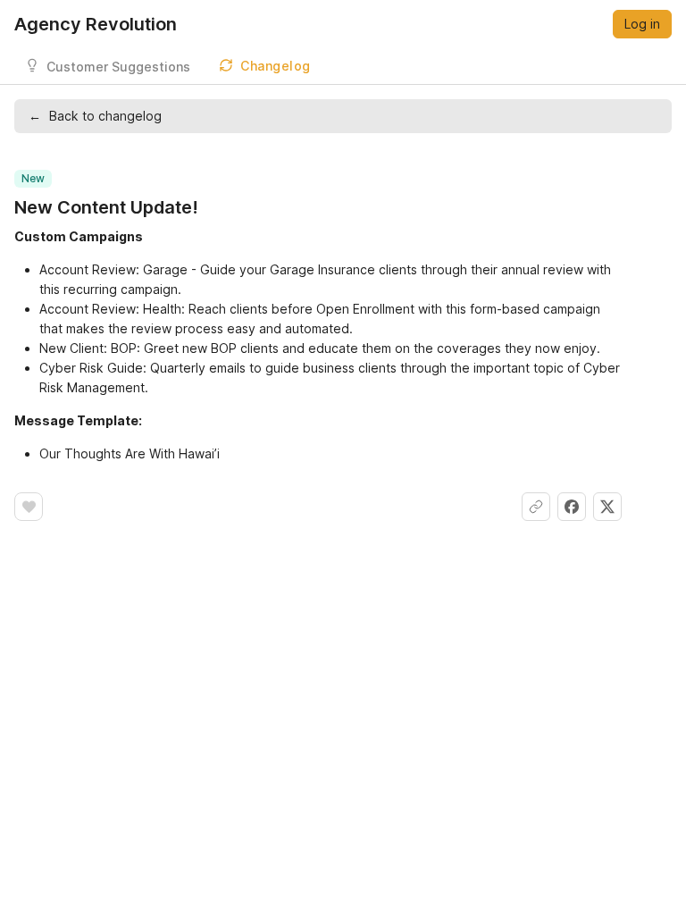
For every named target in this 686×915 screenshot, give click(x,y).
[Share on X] (607, 506)
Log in (642, 23)
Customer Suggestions (118, 66)
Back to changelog (95, 115)
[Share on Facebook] (571, 506)
